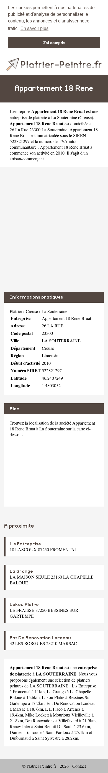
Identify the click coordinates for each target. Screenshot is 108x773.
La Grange (21, 571)
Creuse (85, 117)
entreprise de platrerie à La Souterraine (43, 117)
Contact (79, 766)
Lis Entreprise (25, 544)
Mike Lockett (37, 715)
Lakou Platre (24, 604)
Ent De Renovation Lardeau (40, 638)
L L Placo (54, 709)
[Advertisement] (54, 229)
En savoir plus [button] (34, 28)
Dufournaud (20, 738)
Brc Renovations (39, 720)
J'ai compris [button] (54, 42)
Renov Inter (20, 726)
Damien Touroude (26, 732)
